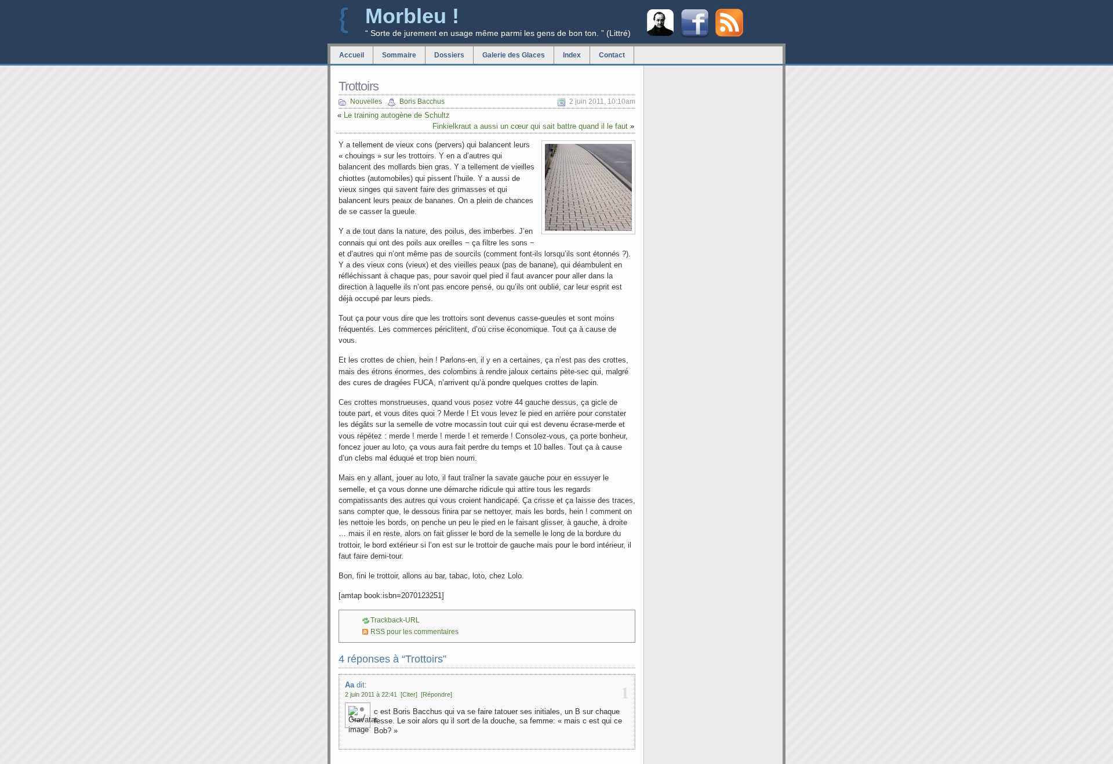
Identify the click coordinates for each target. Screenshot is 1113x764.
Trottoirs (359, 86)
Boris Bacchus (422, 101)
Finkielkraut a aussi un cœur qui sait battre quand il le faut (530, 126)
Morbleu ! (412, 16)
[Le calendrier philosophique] (660, 34)
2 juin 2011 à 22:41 (371, 694)
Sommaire (399, 55)
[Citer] (409, 694)
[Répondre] (436, 694)
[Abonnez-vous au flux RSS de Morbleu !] (729, 34)
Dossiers (449, 55)
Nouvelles (366, 101)
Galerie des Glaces (513, 55)
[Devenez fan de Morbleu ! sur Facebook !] (695, 36)
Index (572, 55)
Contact (612, 55)
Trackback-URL (395, 620)
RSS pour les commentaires (414, 631)
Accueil (351, 55)
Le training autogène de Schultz (397, 115)
